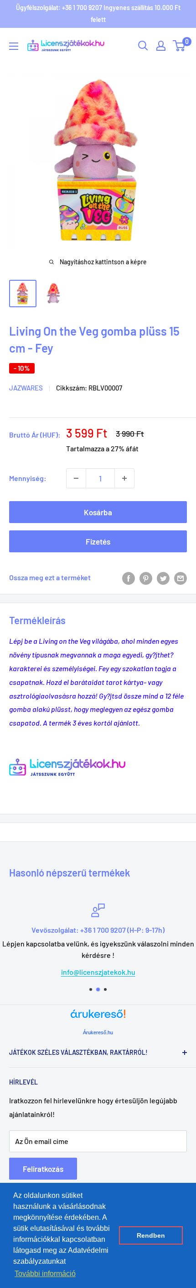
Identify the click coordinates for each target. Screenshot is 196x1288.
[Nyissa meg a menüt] (13, 46)
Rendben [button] (151, 1235)
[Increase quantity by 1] (124, 478)
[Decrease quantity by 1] (76, 478)
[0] (179, 45)
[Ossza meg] (180, 578)
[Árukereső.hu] (98, 1017)
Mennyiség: (27, 478)
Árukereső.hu (98, 1032)
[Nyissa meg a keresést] (143, 46)
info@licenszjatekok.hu (98, 971)
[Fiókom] (160, 46)
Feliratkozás (43, 1168)
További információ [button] (45, 1273)
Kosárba (98, 512)
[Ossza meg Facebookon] (128, 578)
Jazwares (26, 388)
